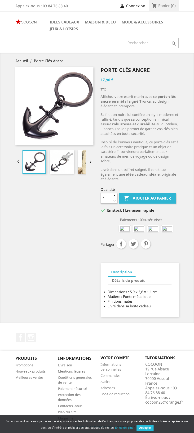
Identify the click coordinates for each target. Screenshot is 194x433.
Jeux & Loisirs (64, 29)
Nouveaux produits (30, 371)
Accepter (145, 427)
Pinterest (145, 244)
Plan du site (67, 412)
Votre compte (115, 357)
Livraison (65, 365)
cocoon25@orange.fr (164, 402)
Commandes (110, 375)
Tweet (133, 244)
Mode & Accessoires (142, 22)
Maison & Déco (100, 22)
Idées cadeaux (64, 22)
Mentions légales (71, 371)
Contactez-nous (70, 406)
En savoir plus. (124, 427)
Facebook (20, 337)
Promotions (24, 365)
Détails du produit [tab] (128, 280)
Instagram (31, 337)
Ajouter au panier (147, 198)
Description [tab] (121, 271)
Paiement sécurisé (72, 388)
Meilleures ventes (29, 377)
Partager (121, 244)
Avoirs (105, 381)
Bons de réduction (115, 394)
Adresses (108, 388)
